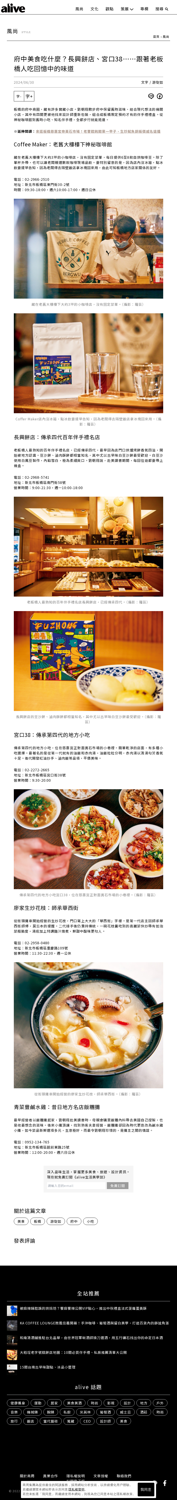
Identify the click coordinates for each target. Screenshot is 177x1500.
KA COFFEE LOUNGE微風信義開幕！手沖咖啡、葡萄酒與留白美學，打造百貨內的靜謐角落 (94, 1323)
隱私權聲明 (76, 1489)
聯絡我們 (124, 1475)
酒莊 (143, 1412)
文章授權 (100, 1475)
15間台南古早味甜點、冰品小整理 (48, 1367)
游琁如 (55, 1221)
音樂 (14, 1412)
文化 (94, 8)
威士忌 (125, 1412)
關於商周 (27, 1475)
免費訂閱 (117, 1185)
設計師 (105, 1421)
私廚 (67, 1412)
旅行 (14, 1421)
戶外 (160, 1403)
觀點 (110, 8)
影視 (111, 1403)
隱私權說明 (75, 1475)
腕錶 (50, 1412)
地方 (143, 1403)
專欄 (144, 8)
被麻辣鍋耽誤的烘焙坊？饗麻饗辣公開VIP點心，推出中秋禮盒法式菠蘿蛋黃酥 (83, 1308)
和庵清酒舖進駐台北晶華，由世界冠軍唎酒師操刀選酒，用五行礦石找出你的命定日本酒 (91, 1337)
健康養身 (18, 1403)
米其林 (85, 1412)
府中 (74, 1221)
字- (19, 96)
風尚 (79, 8)
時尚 (94, 1403)
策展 (125, 8)
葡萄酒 (105, 1412)
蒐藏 (70, 1421)
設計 (127, 1403)
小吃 (90, 1221)
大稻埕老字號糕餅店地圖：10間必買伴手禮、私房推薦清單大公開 (73, 1352)
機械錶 (32, 1412)
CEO (87, 1421)
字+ (29, 96)
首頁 (156, 36)
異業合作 (50, 1475)
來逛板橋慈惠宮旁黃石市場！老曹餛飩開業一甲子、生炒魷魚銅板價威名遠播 (98, 131)
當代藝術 (50, 1421)
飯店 (30, 1421)
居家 (54, 1403)
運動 (38, 1403)
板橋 (37, 1221)
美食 (21, 1221)
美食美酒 (74, 1403)
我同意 (146, 1489)
